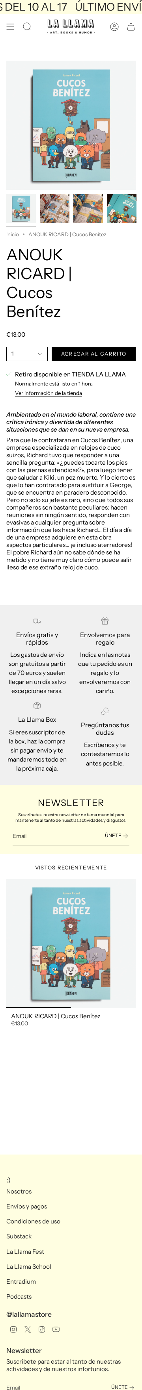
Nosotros (19, 1191)
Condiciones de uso (33, 1221)
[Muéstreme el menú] (10, 27)
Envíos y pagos (26, 1206)
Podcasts (19, 1296)
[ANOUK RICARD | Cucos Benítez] (71, 943)
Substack (19, 1236)
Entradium (21, 1281)
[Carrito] (131, 27)
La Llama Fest (25, 1251)
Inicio (12, 234)
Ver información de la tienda (48, 393)
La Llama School (28, 1266)
